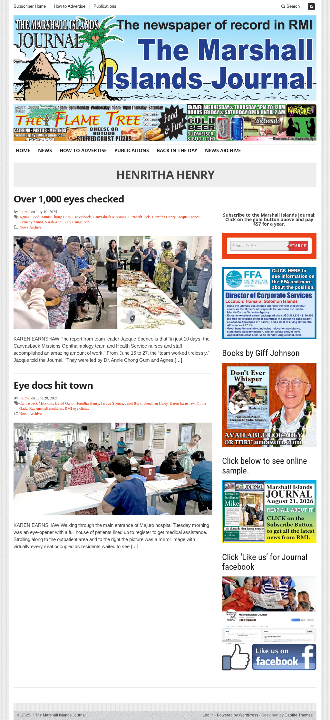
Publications (104, 6)
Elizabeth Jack (139, 216)
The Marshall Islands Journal (59, 715)
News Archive (223, 150)
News (45, 150)
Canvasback (82, 216)
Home (23, 150)
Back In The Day (177, 150)
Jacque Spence (188, 216)
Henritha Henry (163, 216)
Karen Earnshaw (182, 403)
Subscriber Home (30, 6)
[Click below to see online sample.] (269, 512)
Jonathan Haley (156, 403)
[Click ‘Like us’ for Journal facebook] (269, 623)
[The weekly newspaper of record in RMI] (165, 58)
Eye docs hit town (53, 385)
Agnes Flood (29, 216)
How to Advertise (69, 6)
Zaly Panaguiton (76, 221)
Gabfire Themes (299, 715)
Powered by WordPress (237, 715)
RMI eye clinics (77, 408)
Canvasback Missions (109, 216)
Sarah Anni (54, 221)
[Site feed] (311, 6)
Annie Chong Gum (56, 216)
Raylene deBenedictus (46, 408)
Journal (24, 211)
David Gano (64, 403)
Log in (208, 715)
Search (292, 6)
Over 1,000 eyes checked (69, 198)
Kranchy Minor (31, 221)
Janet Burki (133, 403)
